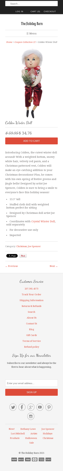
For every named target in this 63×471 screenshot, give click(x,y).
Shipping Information (31, 300)
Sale (31, 442)
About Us (31, 317)
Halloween (31, 438)
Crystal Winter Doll (43, 221)
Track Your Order (31, 294)
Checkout (50, 11)
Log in (19, 11)
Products (14, 438)
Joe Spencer (34, 246)
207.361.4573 (31, 288)
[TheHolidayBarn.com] (31, 23)
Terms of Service (31, 341)
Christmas (21, 246)
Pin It (23, 256)
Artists (33, 433)
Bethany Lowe (28, 429)
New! (12, 429)
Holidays (47, 433)
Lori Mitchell (18, 433)
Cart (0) (35, 11)
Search (31, 312)
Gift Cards (31, 335)
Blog (31, 329)
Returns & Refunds (31, 306)
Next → (54, 266)
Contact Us (31, 323)
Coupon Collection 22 (25, 42)
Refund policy (31, 346)
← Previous (11, 266)
